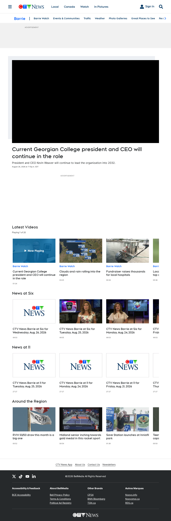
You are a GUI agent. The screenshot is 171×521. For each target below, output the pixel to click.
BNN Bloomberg (96, 498)
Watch (84, 6)
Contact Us (94, 464)
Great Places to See (143, 18)
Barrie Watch (41, 18)
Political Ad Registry (60, 502)
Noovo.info (131, 494)
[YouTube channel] (27, 476)
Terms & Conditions (60, 498)
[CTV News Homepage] (31, 7)
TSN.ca (92, 502)
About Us (80, 464)
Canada (69, 6)
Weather (100, 18)
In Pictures (101, 6)
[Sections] (10, 6)
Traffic (87, 18)
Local (55, 6)
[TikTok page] (21, 476)
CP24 (91, 494)
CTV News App (64, 464)
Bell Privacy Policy (60, 494)
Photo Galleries (118, 18)
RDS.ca (129, 502)
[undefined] (34, 262)
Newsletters (109, 464)
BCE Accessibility (21, 494)
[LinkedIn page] (34, 476)
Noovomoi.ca (132, 498)
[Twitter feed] (14, 476)
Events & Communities (66, 18)
